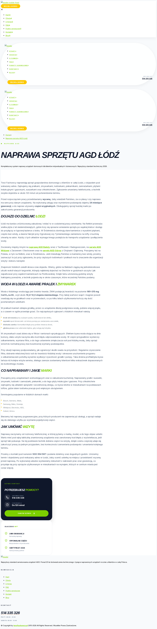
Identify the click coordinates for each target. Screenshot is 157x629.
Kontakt (8, 594)
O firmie (9, 584)
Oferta (8, 580)
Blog (7, 598)
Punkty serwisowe (13, 591)
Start (7, 577)
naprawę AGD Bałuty (39, 247)
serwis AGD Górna (52, 250)
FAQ (7, 587)
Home (8, 135)
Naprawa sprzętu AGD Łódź (16, 138)
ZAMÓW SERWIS (24, 513)
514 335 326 (147, 78)
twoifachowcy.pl (20, 625)
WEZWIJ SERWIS (10, 6)
